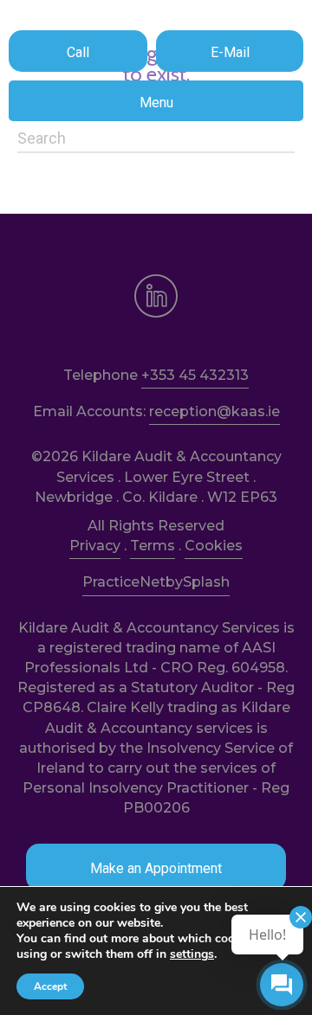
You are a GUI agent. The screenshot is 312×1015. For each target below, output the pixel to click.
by (174, 582)
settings (192, 954)
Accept (50, 986)
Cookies (214, 545)
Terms (152, 545)
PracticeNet (124, 582)
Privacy (94, 545)
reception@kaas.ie (214, 411)
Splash (206, 582)
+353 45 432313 (195, 375)
